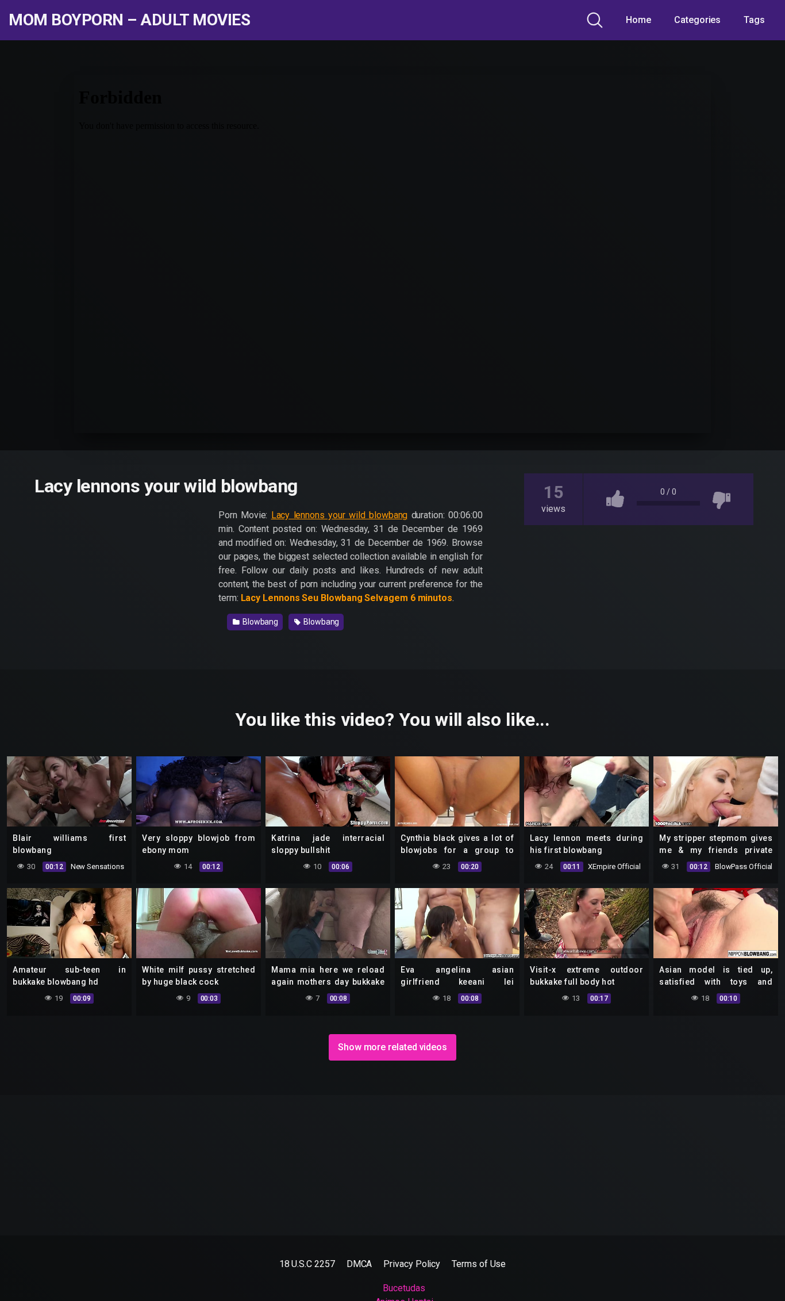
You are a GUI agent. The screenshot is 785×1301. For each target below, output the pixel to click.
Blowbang (259, 621)
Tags (754, 19)
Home (638, 19)
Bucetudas (404, 1288)
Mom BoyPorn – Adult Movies (129, 20)
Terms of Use (479, 1263)
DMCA (359, 1263)
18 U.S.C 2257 (307, 1263)
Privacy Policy (411, 1263)
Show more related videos (392, 1047)
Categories (697, 19)
